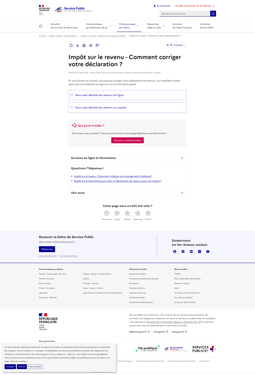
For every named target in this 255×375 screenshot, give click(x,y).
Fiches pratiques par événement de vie (97, 26)
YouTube (208, 251)
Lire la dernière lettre (48, 256)
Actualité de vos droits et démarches (64, 26)
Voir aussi (78, 193)
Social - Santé (44, 283)
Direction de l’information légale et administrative (172, 322)
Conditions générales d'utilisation (182, 361)
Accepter (10, 366)
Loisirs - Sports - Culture (93, 288)
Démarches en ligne (137, 274)
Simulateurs (134, 283)
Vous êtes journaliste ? (183, 297)
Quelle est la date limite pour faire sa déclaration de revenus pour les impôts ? (118, 181)
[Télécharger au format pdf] (77, 45)
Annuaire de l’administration (182, 26)
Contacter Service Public (207, 26)
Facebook (175, 251)
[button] (97, 45)
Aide (176, 288)
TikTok (183, 251)
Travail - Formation (47, 288)
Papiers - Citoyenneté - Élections (52, 274)
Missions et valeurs (182, 283)
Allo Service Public (137, 297)
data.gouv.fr (178, 331)
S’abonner (47, 249)
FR (176, 45)
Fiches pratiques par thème (127, 26)
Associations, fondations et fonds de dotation (102, 293)
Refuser (21, 366)
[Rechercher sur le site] (213, 14)
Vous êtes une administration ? (187, 293)
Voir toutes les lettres (69, 256)
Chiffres (177, 274)
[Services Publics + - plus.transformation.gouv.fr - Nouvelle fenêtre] (204, 349)
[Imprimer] (84, 45)
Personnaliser (35, 366)
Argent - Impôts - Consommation (63, 35)
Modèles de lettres (137, 288)
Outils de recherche (137, 293)
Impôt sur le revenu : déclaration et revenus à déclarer (103, 35)
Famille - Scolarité (46, 278)
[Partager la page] (90, 45)
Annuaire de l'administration (141, 302)
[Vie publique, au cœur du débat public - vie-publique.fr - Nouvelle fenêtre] (147, 349)
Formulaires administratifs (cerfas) (143, 278)
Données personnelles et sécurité (150, 361)
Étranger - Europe (90, 283)
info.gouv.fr (159, 331)
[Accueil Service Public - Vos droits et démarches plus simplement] (74, 12)
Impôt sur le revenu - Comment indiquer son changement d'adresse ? (113, 176)
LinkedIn (191, 251)
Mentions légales (125, 361)
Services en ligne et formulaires (93, 158)
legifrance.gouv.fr (138, 331)
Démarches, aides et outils (154, 26)
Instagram (199, 251)
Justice (86, 278)
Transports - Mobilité (48, 297)
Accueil (42, 35)
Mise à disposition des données (187, 278)
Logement (43, 293)
